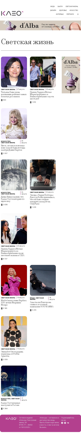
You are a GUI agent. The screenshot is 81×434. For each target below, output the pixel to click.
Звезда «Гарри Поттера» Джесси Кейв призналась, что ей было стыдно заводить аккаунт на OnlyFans (42, 199)
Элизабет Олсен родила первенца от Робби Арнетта (12, 353)
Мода (32, 298)
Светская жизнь (8, 89)
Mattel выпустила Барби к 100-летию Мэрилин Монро (14, 302)
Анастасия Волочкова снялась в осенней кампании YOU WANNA (41, 304)
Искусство (5, 141)
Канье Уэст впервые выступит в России (10, 404)
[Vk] (68, 423)
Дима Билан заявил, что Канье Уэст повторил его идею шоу (12, 199)
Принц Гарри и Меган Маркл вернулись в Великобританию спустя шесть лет (42, 95)
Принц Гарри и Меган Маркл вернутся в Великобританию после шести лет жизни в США (12, 252)
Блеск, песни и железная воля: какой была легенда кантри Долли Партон (13, 147)
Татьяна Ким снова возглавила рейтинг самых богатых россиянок (14, 94)
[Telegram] (62, 423)
